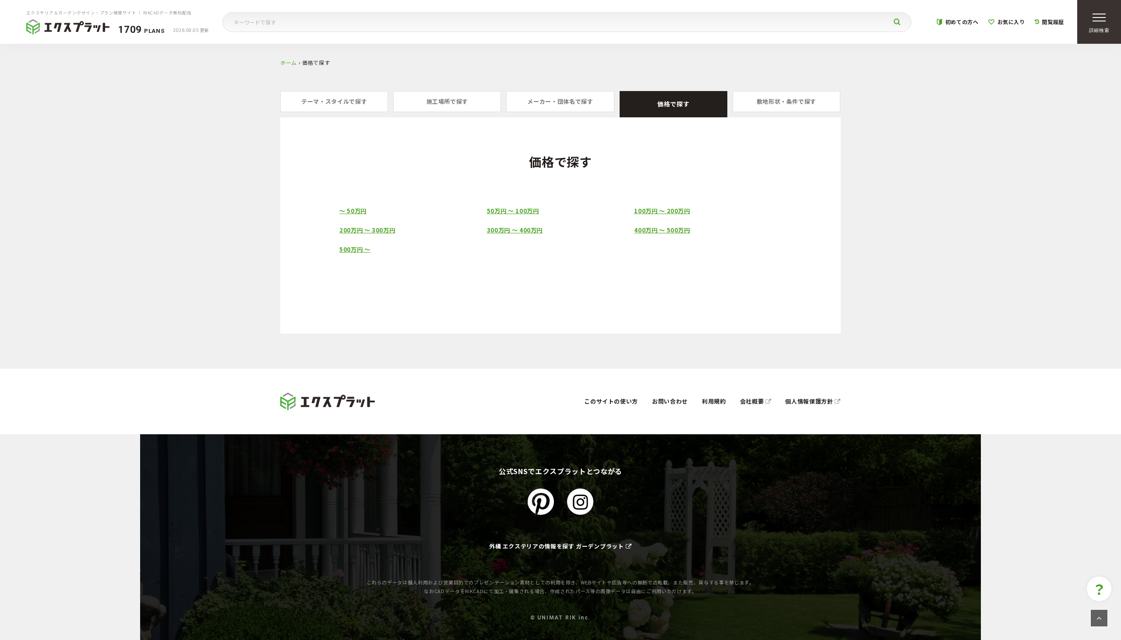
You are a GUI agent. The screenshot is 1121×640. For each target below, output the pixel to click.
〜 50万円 (353, 211)
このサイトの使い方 (611, 401)
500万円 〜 (354, 249)
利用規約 (714, 401)
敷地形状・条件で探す (787, 101)
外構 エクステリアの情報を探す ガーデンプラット (556, 546)
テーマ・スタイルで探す (334, 101)
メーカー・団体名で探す (560, 101)
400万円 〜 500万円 (662, 230)
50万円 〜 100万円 (513, 211)
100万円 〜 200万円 (662, 211)
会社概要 (752, 401)
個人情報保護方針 (810, 401)
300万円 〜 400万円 (515, 230)
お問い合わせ (670, 401)
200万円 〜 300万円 (367, 230)
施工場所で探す (448, 101)
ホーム (288, 62)
